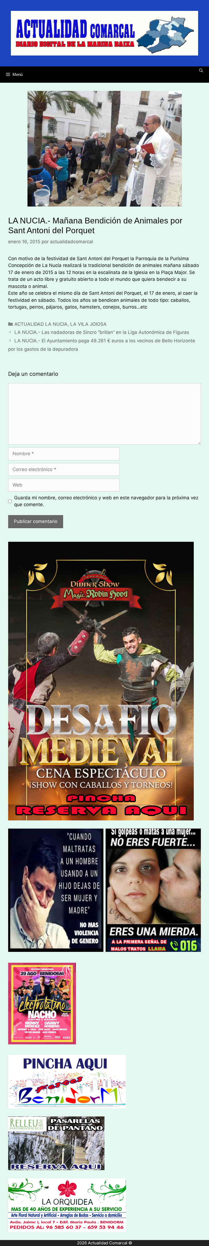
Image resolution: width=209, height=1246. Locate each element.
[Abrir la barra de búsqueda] (201, 70)
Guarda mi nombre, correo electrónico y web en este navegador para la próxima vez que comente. (106, 501)
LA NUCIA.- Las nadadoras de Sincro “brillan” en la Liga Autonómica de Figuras (101, 332)
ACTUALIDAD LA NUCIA (40, 324)
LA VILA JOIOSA (88, 324)
